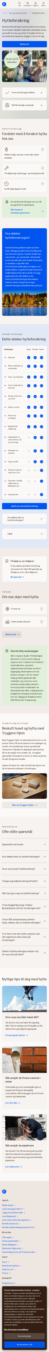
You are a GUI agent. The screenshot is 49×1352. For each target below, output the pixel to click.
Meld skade (10, 634)
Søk (19, 5)
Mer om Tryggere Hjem (23, 805)
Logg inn (35, 5)
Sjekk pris (24, 44)
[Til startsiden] (4, 4)
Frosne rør (15, 609)
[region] (24, 1318)
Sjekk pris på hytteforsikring (24, 506)
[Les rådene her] (24, 1127)
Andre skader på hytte (20, 621)
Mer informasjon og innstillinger (16, 1329)
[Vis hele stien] (3, 13)
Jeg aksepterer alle (25, 1344)
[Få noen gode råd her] (24, 999)
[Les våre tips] (24, 1060)
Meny (43, 5)
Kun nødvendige (24, 1336)
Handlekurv (27, 5)
